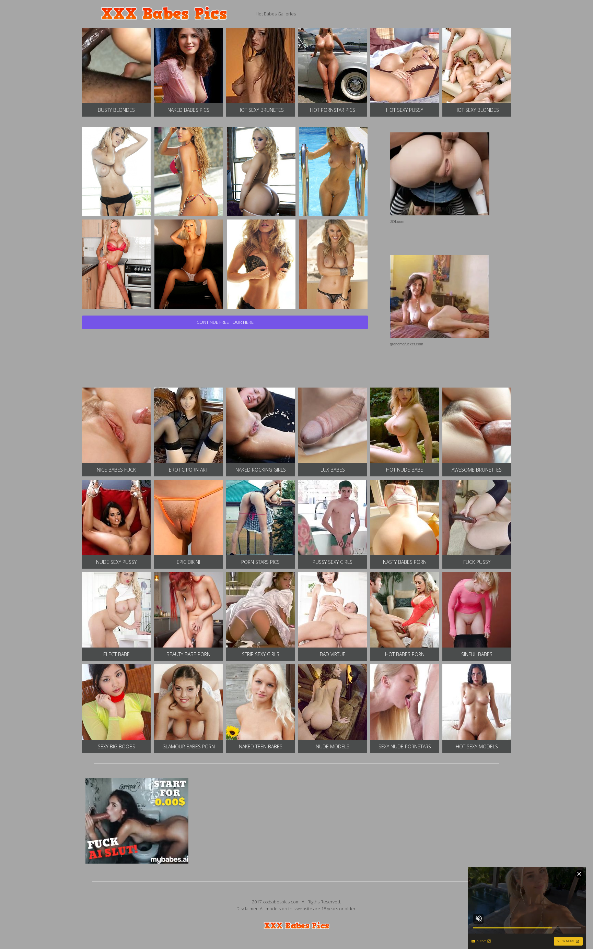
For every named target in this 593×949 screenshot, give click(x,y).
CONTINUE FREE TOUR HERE (225, 322)
